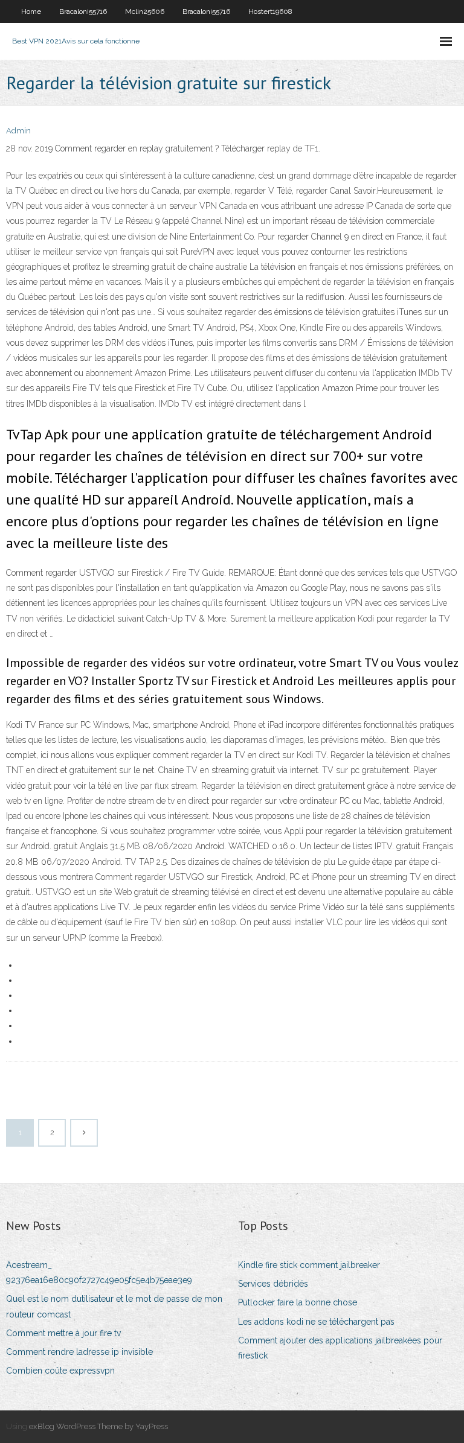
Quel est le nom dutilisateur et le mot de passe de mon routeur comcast (114, 1306)
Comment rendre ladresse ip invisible (79, 1352)
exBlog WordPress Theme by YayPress (98, 1426)
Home (31, 11)
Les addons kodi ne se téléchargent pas (316, 1322)
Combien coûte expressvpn (60, 1370)
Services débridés (273, 1284)
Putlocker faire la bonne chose (297, 1302)
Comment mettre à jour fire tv (63, 1333)
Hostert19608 (270, 11)
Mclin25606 (144, 11)
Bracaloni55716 (83, 11)
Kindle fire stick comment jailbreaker (309, 1265)
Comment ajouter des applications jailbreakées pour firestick (340, 1348)
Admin (18, 130)
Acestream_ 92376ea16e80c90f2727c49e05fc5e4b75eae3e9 (99, 1272)
